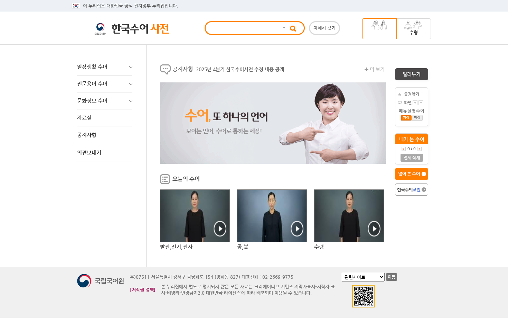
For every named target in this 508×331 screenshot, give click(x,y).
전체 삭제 (412, 157)
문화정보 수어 (92, 101)
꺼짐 (417, 117)
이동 (391, 277)
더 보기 (377, 69)
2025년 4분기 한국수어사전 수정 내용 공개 (240, 69)
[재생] (195, 215)
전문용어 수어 (92, 84)
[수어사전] (144, 30)
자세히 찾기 (324, 27)
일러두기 (412, 74)
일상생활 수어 (92, 67)
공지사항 (182, 69)
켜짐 (406, 117)
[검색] (283, 28)
